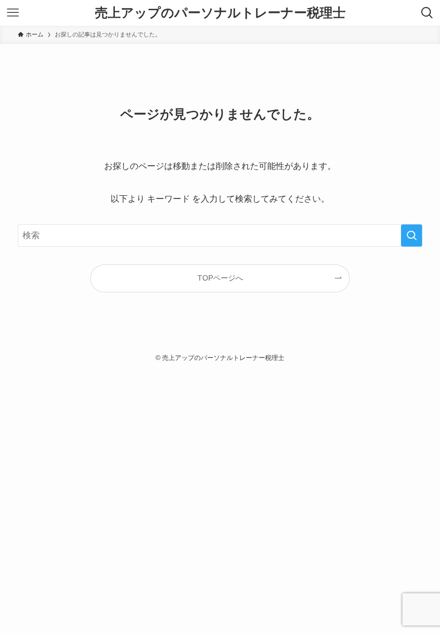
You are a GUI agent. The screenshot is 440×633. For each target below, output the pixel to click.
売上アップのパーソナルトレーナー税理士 (220, 12)
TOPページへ (220, 278)
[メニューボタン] (13, 13)
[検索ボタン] (427, 13)
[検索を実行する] (411, 235)
